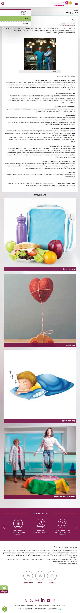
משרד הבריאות (44, 605)
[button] (15, 13)
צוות (26, 19)
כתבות (25, 23)
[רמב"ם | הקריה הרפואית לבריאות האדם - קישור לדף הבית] (59, 4)
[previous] (75, 527)
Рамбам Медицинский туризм (25, 605)
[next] (4, 527)
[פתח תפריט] (76, 4)
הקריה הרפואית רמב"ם (68, 23)
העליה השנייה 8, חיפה (58, 605)
